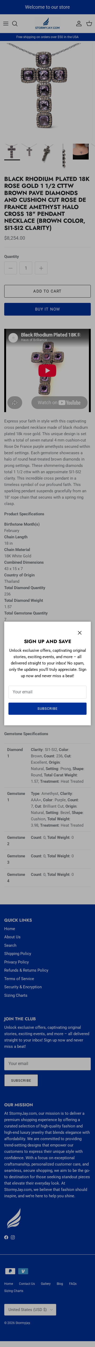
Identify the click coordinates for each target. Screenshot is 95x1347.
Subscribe (47, 709)
